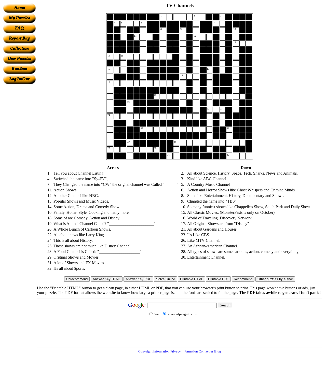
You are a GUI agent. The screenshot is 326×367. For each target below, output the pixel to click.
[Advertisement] (19, 160)
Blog (217, 351)
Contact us (206, 351)
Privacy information (184, 351)
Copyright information (154, 351)
